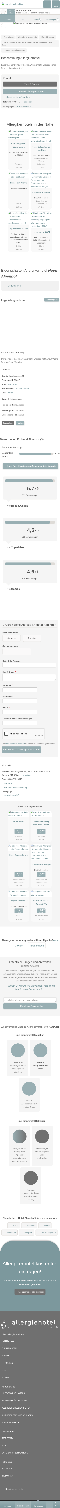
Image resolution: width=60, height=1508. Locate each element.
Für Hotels (8, 1341)
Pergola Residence (19, 901)
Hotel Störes (19, 821)
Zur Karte (8, 783)
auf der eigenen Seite (42, 1153)
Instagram (7, 1476)
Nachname (8, 696)
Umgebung (14, 285)
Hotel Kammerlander (18, 855)
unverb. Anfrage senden (31, 91)
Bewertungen (52, 20)
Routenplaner (52, 300)
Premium (54, 127)
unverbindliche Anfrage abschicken (21, 749)
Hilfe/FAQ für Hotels (13, 1393)
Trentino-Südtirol (22, 388)
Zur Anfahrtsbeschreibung (15, 787)
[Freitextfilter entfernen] (47, 4)
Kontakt (20, 423)
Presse (5, 1355)
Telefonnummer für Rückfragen (17, 719)
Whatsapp (11, 1232)
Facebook (31, 1225)
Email (5, 707)
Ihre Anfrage (9, 672)
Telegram (28, 1232)
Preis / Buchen (31, 84)
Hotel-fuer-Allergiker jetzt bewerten (31, 466)
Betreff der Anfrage (12, 661)
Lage (22, 20)
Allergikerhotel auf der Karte (17, 97)
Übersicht (7, 20)
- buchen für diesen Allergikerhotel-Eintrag (30, 1195)
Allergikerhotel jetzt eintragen (31, 1292)
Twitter (47, 1225)
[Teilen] (49, 1504)
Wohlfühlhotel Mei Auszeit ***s (41, 902)
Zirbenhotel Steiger (41, 192)
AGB (4, 1445)
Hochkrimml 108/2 (41, 232)
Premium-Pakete (10, 1422)
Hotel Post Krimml (18, 183)
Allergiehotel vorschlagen (17, 1415)
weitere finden (40, 1065)
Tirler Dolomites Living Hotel (41, 148)
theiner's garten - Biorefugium (19, 145)
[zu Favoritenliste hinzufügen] (3, 25)
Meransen (12, 384)
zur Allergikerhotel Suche (3, 11)
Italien (10, 393)
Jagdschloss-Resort (18, 229)
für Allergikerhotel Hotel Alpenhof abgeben (18, 1067)
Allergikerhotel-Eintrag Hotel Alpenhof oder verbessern (19, 1154)
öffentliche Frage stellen (31, 1006)
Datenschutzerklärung (15, 743)
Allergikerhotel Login (13, 1489)
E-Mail (15, 1225)
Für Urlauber (9, 1348)
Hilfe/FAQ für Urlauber (14, 1400)
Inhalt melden (37, 945)
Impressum (7, 1438)
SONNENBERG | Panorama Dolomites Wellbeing (41, 823)
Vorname (7, 685)
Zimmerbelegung (11, 646)
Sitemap (6, 1378)
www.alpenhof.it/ (24, 107)
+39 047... (15, 102)
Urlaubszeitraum (10, 633)
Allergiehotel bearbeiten (16, 1408)
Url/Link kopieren (48, 1232)
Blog (4, 1370)
